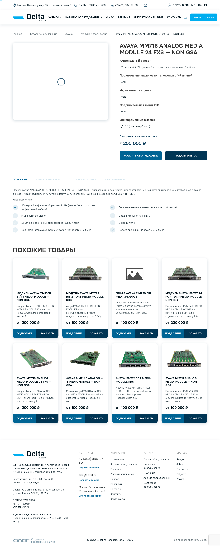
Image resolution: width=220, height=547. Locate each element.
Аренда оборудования (156, 478)
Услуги (53, 17)
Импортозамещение (148, 17)
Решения (124, 17)
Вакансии (116, 484)
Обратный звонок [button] (89, 467)
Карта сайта (117, 499)
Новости (115, 479)
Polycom (181, 474)
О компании (117, 459)
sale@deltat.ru (157, 5)
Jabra (180, 464)
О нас (110, 17)
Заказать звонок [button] (204, 17)
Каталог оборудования (82, 17)
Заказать (47, 333)
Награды (115, 489)
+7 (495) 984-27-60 (91, 461)
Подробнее (24, 333)
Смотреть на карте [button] (90, 496)
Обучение (149, 473)
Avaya (69, 34)
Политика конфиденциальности (189, 539)
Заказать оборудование (140, 155)
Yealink (180, 479)
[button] (185, 17)
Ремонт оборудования (156, 459)
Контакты (174, 17)
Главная (17, 34)
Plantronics (183, 469)
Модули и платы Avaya (94, 34)
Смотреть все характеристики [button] (138, 136)
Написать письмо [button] (89, 480)
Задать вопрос (186, 155)
